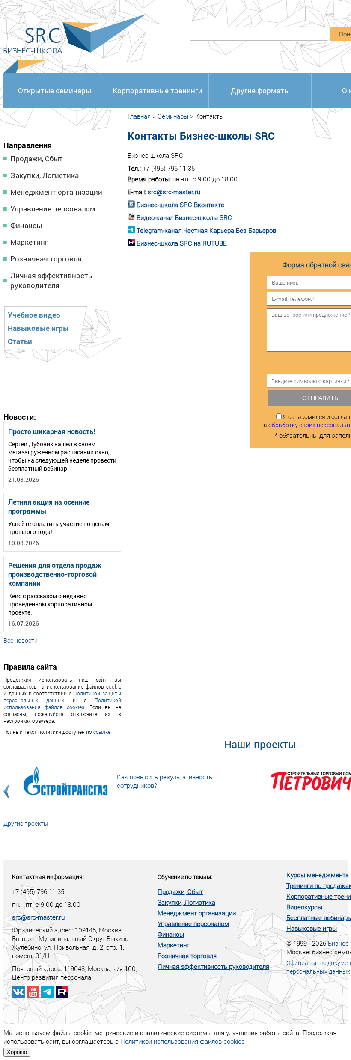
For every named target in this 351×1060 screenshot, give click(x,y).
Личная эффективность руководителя (51, 280)
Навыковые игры (38, 328)
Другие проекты (25, 823)
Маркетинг (29, 242)
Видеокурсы (304, 907)
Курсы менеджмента (317, 874)
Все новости (20, 640)
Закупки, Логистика (44, 175)
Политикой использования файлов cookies (62, 703)
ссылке (101, 731)
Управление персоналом (52, 209)
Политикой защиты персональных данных (62, 697)
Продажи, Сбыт (36, 158)
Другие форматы (260, 90)
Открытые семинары (54, 90)
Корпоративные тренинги (157, 90)
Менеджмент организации (56, 192)
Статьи (20, 341)
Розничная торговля (46, 259)
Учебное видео (34, 315)
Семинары (173, 116)
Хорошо (17, 1052)
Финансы (26, 225)
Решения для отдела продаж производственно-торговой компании (54, 574)
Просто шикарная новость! (51, 431)
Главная (139, 116)
